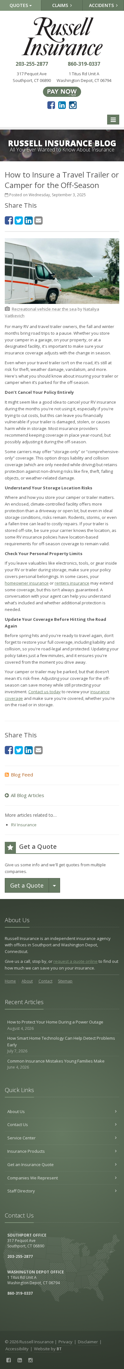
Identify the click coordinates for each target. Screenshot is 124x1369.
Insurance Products (26, 1151)
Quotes (19, 5)
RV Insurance (24, 825)
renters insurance (72, 583)
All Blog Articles (27, 795)
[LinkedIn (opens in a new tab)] (62, 105)
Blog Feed (22, 774)
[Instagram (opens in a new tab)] (73, 105)
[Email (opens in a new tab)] (38, 220)
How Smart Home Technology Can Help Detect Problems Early (61, 1044)
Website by (48, 1349)
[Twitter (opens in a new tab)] (19, 220)
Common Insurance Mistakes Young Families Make (56, 1064)
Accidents (102, 5)
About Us (16, 1111)
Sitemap (65, 981)
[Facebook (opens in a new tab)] (51, 105)
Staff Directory (21, 1191)
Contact (45, 981)
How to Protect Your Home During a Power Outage (55, 1025)
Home (10, 981)
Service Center (21, 1138)
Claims (60, 5)
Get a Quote (27, 885)
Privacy (65, 1342)
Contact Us (17, 1124)
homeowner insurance (27, 583)
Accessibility (17, 1349)
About (27, 981)
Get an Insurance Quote (30, 1164)
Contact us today (44, 692)
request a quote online (75, 961)
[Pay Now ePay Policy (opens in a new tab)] (62, 91)
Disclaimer (88, 1342)
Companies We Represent (32, 1178)
